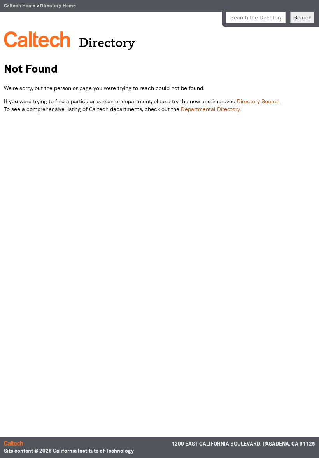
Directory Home (58, 5)
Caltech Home (19, 5)
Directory (107, 43)
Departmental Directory (210, 109)
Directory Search (258, 101)
